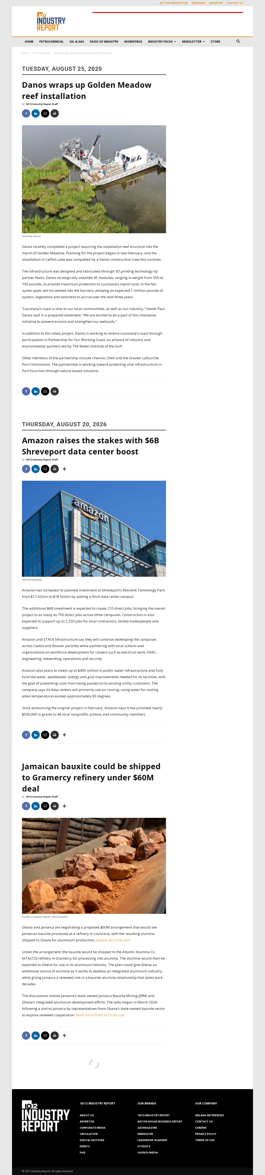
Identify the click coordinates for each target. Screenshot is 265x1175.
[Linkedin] (35, 113)
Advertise (216, 3)
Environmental (41, 53)
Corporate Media (92, 1127)
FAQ (82, 1152)
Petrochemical (51, 41)
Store (215, 41)
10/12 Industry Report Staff (42, 104)
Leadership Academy (152, 1140)
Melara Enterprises (209, 1115)
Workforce (133, 41)
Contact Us (235, 3)
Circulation (89, 1134)
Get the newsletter (174, 3)
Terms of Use (204, 1140)
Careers (201, 1127)
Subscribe (198, 3)
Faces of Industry (104, 41)
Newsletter (191, 41)
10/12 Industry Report (153, 1115)
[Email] (45, 113)
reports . (113, 940)
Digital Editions (92, 1140)
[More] (64, 469)
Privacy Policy (205, 1134)
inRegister (145, 1134)
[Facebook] (26, 113)
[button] (238, 42)
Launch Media (147, 1152)
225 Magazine (147, 1127)
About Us (87, 1115)
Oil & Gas (77, 41)
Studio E (143, 1146)
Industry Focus (160, 41)
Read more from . (101, 1015)
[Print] (55, 113)
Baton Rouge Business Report (160, 1121)
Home (29, 41)
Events (85, 1146)
